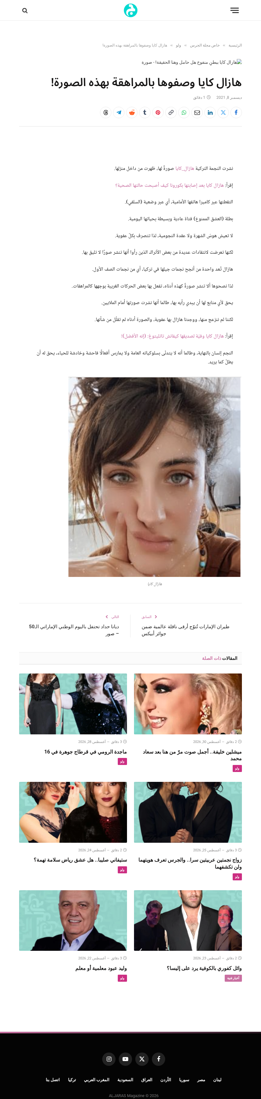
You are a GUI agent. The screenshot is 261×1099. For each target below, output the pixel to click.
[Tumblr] (145, 112)
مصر (201, 1079)
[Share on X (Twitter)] (223, 112)
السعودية (125, 1079)
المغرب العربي (97, 1079)
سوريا (184, 1079)
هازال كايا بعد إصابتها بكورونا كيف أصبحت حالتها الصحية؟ (169, 185)
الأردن (165, 1079)
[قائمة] (234, 10)
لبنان (217, 1079)
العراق (146, 1079)
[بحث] (25, 10)
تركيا (72, 1079)
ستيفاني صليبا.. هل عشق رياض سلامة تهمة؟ (80, 860)
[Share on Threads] (105, 112)
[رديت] (132, 112)
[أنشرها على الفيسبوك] (236, 112)
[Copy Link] (171, 112)
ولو (237, 768)
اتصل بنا (53, 1079)
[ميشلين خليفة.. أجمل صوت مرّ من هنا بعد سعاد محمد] (188, 703)
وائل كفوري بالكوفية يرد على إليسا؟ (204, 968)
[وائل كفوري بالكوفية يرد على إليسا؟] (188, 920)
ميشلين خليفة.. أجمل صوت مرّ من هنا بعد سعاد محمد (192, 755)
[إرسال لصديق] (197, 112)
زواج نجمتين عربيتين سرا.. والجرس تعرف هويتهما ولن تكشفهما (190, 863)
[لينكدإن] (210, 112)
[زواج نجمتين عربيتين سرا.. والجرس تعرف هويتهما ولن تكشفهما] (188, 812)
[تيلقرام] (118, 112)
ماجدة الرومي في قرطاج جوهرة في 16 (85, 752)
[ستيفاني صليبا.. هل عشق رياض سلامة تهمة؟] (73, 812)
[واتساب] (184, 112)
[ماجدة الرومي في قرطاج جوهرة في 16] (73, 703)
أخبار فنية (233, 978)
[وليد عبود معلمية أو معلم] (73, 920)
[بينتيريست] (158, 112)
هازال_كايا (184, 168)
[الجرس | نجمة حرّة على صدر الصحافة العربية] (130, 10)
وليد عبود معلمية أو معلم (101, 968)
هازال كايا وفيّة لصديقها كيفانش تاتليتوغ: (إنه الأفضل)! (172, 336)
